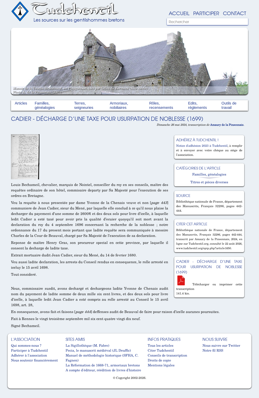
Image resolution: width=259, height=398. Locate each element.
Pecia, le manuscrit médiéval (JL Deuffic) (98, 350)
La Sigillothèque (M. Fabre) (87, 345)
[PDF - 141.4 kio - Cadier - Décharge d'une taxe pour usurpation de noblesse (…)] (182, 284)
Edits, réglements (197, 105)
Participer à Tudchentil (29, 350)
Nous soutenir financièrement (34, 360)
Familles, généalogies (45, 105)
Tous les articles (160, 345)
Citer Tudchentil (161, 350)
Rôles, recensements (161, 105)
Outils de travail (228, 105)
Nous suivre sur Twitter (221, 345)
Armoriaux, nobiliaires (119, 105)
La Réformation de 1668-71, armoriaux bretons (103, 365)
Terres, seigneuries (83, 105)
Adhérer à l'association (29, 355)
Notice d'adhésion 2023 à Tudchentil (202, 145)
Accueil (179, 13)
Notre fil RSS (212, 350)
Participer (206, 13)
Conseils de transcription (167, 355)
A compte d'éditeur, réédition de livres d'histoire (103, 370)
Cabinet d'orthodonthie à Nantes (14, 386)
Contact (234, 13)
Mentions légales (161, 365)
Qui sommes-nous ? (26, 345)
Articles (21, 103)
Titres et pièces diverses (209, 181)
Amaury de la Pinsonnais (226, 125)
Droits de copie (159, 360)
